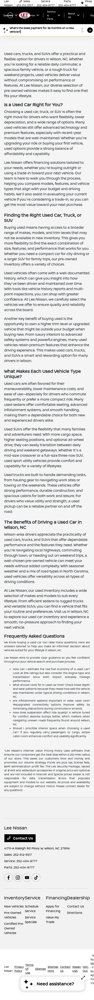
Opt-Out (86, 969)
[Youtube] (27, 877)
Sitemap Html (53, 969)
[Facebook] (8, 877)
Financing (56, 898)
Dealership (78, 898)
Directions (74, 913)
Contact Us (22, 838)
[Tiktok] (36, 877)
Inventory (14, 898)
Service (32, 898)
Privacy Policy (19, 969)
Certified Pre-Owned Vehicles (14, 928)
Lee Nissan (8, 969)
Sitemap (40, 969)
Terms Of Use (29, 969)
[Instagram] (17, 877)
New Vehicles (14, 906)
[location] (82, 3)
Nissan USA (76, 969)
